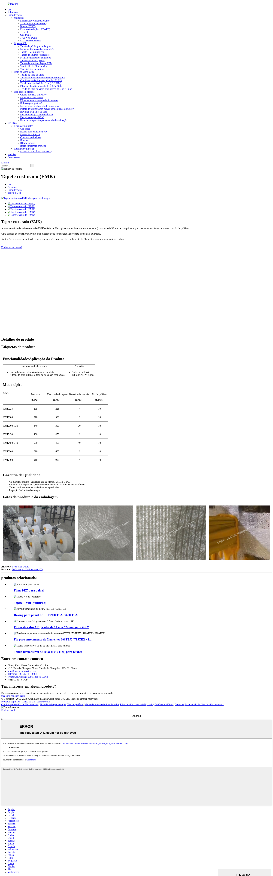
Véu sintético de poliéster (32, 69)
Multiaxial (19, 17)
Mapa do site (28, 701)
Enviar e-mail (8, 710)
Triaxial (24, 32)
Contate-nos (14, 157)
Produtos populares (10, 701)
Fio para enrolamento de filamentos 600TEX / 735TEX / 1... (53, 639)
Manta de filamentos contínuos (35, 57)
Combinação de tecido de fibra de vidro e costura (199, 704)
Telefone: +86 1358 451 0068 (22, 674)
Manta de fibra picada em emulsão (37, 49)
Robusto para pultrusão (31, 103)
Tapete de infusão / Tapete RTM (36, 63)
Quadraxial (25, 35)
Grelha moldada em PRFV (33, 94)
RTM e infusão (27, 143)
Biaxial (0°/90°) (28, 26)
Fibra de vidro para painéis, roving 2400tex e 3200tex (146, 704)
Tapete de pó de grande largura (35, 46)
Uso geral (25, 128)
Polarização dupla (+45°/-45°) (35, 29)
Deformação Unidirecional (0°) (35, 20)
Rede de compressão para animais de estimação (43, 120)
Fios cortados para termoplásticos (36, 114)
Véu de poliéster (75, 704)
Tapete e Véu (20, 43)
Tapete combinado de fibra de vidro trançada (42, 77)
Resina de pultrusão (30, 134)
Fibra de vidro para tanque (53, 704)
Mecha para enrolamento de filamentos (39, 106)
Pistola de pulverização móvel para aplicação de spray (47, 108)
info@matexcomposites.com (22, 671)
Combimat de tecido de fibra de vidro (19, 704)
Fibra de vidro (15, 15)
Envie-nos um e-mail (11, 247)
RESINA (12, 123)
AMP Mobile (43, 701)
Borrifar (24, 140)
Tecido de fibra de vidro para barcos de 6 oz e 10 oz (46, 89)
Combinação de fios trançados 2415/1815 (41, 80)
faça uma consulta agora (13, 696)
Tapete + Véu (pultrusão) (32, 52)
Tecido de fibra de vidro (32, 74)
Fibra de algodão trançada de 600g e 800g (41, 86)
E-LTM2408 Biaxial (30, 40)
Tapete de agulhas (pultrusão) (34, 54)
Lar (9, 9)
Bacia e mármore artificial (33, 145)
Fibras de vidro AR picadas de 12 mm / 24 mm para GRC (51, 627)
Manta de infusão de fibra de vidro (102, 704)
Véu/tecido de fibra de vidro (34, 66)
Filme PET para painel (31, 97)
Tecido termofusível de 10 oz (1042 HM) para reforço (48, 651)
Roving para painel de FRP (33, 111)
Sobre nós (13, 12)
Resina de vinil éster (24, 148)
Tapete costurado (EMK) (32, 60)
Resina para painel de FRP (33, 131)
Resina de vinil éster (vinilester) (36, 151)
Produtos (12, 187)
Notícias (12, 154)
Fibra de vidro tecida (24, 71)
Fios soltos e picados (24, 91)
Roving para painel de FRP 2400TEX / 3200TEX (46, 615)
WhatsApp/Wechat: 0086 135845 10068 (28, 676)
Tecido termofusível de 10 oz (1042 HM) (40, 83)
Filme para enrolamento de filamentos (39, 100)
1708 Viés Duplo (28, 37)
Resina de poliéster (23, 126)
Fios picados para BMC (32, 117)
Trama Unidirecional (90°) (33, 23)
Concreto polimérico (30, 137)
